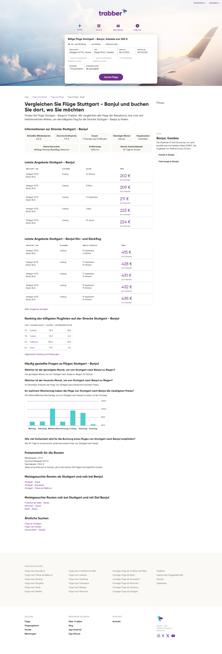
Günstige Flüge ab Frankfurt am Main (130, 571)
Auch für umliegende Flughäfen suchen (77, 59)
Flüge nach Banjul (33, 526)
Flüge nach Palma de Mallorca (39, 575)
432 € (126, 286)
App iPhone (74, 633)
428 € (126, 263)
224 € (125, 221)
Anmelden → (214, 3)
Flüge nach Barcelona (35, 571)
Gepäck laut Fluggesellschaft (169, 575)
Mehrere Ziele (112, 44)
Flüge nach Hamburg (78, 579)
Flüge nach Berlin (33, 587)
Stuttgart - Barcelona (34, 485)
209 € (125, 187)
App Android (75, 629)
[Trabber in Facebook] (163, 637)
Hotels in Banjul (166, 154)
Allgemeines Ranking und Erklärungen (42, 354)
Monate (160, 579)
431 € (126, 275)
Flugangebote (32, 625)
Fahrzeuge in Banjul (169, 161)
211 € (124, 198)
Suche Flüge (111, 77)
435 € (126, 298)
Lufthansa (34, 342)
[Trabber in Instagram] (158, 637)
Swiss (32, 348)
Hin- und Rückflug (78, 44)
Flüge (27, 621)
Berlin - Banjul (31, 509)
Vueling (33, 330)
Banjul (180, 148)
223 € (125, 210)
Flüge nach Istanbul (78, 575)
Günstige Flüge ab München (125, 583)
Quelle (158, 134)
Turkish (33, 336)
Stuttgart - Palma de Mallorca (38, 488)
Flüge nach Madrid (33, 591)
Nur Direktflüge (126, 58)
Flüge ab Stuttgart (33, 523)
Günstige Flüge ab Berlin (124, 575)
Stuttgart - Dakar (32, 482)
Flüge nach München (78, 591)
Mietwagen (30, 633)
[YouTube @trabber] (172, 637)
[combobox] (80, 51)
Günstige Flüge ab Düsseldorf (126, 579)
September (161, 583)
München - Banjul (33, 506)
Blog (71, 625)
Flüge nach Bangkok (34, 583)
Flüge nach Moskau (34, 579)
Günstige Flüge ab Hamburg (125, 587)
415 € (126, 252)
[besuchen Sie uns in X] (168, 637)
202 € (125, 175)
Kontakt (117, 621)
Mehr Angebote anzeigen (36, 309)
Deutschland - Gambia (35, 529)
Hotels (28, 629)
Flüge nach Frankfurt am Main (82, 571)
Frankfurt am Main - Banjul (37, 502)
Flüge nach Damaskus (79, 583)
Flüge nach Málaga (77, 587)
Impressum (160, 630)
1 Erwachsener (76, 68)
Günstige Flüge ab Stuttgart (125, 591)
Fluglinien (160, 571)
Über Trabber (75, 621)
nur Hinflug (95, 44)
